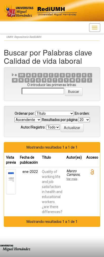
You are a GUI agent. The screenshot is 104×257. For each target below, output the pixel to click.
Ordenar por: (25, 113)
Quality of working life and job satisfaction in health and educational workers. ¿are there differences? (52, 192)
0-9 (21, 75)
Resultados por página (59, 120)
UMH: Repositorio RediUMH (23, 37)
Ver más (71, 179)
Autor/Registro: (33, 127)
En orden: (82, 113)
